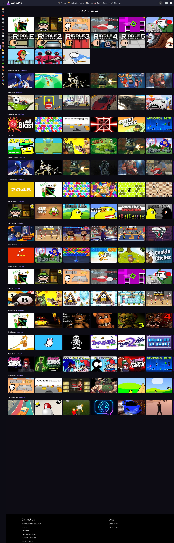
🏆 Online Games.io (76, 3)
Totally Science (27, 541)
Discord (24, 527)
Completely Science (29, 534)
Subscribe (25, 531)
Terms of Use (113, 524)
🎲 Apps (89, 3)
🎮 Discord (115, 3)
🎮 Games (62, 3)
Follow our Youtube (29, 538)
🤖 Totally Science (102, 3)
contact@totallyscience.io (31, 524)
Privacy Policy (114, 527)
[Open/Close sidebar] (3, 3)
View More (24, 70)
